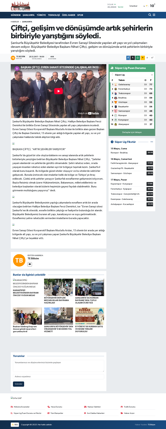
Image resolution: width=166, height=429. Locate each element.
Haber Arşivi (129, 413)
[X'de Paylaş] (132, 58)
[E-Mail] (30, 264)
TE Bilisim (33, 258)
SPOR (80, 15)
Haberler (15, 22)
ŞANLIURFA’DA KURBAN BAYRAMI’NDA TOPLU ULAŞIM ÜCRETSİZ (86, 300)
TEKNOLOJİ (54, 15)
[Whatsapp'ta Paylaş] (137, 58)
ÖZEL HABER (68, 15)
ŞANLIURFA (28, 15)
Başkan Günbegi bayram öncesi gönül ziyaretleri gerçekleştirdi (25, 329)
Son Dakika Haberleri (95, 413)
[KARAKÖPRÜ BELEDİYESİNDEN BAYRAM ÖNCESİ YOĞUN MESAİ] (27, 284)
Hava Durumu (56, 407)
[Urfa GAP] (20, 6)
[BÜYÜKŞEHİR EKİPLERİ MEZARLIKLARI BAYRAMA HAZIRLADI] (58, 287)
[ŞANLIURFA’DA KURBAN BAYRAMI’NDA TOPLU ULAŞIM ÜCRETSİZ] (89, 287)
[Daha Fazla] (143, 58)
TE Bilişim (151, 425)
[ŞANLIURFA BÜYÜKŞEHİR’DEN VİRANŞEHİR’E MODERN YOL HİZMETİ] (58, 316)
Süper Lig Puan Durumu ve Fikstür (27, 413)
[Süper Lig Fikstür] (152, 142)
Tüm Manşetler (56, 413)
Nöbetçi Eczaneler (22, 407)
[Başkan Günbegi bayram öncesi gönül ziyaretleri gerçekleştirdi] (27, 316)
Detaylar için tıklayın (132, 132)
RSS (16, 425)
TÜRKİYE (41, 15)
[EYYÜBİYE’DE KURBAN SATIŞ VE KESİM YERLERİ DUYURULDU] (89, 316)
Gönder (18, 384)
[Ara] (150, 15)
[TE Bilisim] (19, 260)
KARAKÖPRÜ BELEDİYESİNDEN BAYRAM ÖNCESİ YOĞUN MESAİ (26, 292)
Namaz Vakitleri (94, 407)
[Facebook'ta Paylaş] (128, 58)
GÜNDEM (15, 15)
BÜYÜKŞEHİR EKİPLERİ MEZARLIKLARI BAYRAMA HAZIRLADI (56, 300)
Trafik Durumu (129, 407)
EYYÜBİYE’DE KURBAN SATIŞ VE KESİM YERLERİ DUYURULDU (89, 329)
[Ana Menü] (153, 15)
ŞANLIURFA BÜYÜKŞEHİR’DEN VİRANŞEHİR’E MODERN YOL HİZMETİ (58, 329)
